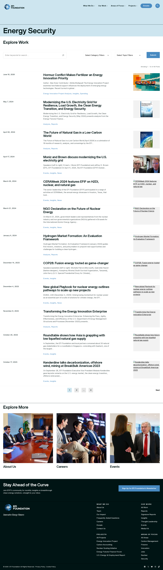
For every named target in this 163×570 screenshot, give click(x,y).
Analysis (46, 124)
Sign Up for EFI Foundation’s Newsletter (139, 488)
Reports (54, 124)
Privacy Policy (40, 566)
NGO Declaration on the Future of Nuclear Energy (71, 210)
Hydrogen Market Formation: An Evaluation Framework (72, 237)
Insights (76, 93)
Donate (146, 6)
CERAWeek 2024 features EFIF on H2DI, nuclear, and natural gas (71, 183)
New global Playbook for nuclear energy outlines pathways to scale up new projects (76, 288)
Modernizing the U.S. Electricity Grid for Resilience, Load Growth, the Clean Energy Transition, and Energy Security (72, 105)
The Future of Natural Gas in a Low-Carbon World (72, 134)
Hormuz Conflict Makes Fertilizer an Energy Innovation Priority (73, 76)
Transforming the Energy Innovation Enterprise (75, 311)
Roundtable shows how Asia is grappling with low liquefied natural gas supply (74, 337)
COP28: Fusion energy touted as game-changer (76, 263)
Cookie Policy (51, 566)
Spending (84, 93)
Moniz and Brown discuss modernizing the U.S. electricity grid (75, 158)
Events (46, 173)
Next (158, 390)
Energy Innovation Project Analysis (57, 93)
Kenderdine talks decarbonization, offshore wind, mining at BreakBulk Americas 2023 (72, 364)
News (59, 173)
